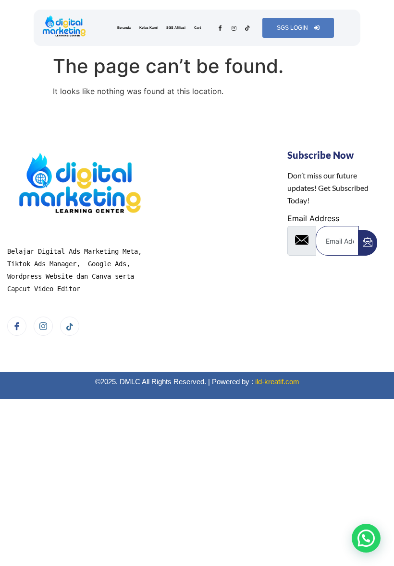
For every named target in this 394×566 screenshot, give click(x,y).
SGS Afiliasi (175, 27)
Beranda (124, 27)
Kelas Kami (148, 27)
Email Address (313, 218)
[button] (366, 538)
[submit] (367, 243)
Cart (197, 27)
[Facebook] (220, 28)
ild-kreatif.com (277, 381)
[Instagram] (234, 28)
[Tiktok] (247, 28)
